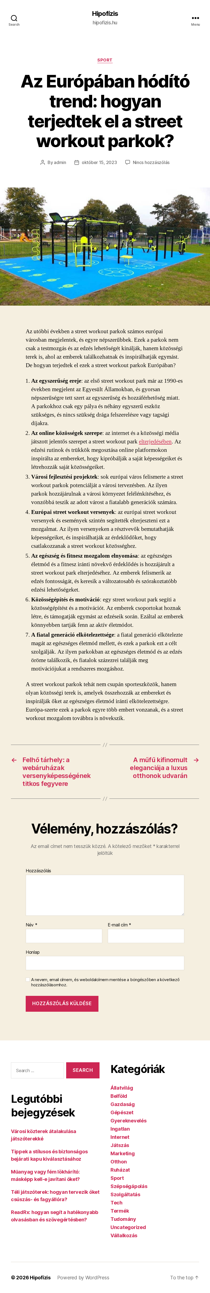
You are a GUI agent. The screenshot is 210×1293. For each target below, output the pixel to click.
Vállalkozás (123, 1235)
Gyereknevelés (128, 1121)
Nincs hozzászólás (151, 162)
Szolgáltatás (125, 1194)
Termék (119, 1211)
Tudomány (123, 1219)
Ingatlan (120, 1129)
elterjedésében (155, 441)
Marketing (122, 1153)
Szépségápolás (128, 1186)
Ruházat (120, 1170)
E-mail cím (119, 925)
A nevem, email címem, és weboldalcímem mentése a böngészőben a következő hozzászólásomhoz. (105, 982)
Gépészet (121, 1112)
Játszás (119, 1145)
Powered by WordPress (83, 1277)
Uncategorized (128, 1227)
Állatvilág (121, 1088)
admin (60, 162)
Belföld (118, 1096)
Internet (119, 1137)
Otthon (118, 1162)
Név (31, 925)
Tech (116, 1203)
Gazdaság (122, 1104)
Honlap (32, 952)
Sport (105, 60)
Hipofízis (105, 13)
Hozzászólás (38, 870)
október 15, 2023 (99, 162)
